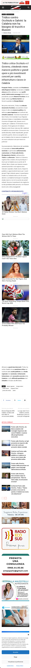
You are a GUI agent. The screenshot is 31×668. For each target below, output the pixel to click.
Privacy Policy (19, 665)
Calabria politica (15, 11)
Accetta (15, 652)
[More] (25, 400)
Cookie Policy (10, 665)
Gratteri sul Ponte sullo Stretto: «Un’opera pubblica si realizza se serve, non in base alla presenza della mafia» (19, 455)
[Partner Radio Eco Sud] (15, 539)
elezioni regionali (10, 386)
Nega (15, 657)
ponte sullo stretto (6, 390)
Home (3, 11)
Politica (8, 11)
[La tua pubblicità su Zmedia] (15, 2)
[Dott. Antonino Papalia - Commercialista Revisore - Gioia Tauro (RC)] (15, 564)
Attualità (4, 431)
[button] (28, 634)
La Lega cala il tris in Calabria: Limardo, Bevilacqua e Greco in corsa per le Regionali (23, 413)
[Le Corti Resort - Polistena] (15, 513)
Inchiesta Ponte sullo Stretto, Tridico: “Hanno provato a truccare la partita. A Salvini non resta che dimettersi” (20, 490)
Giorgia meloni (19, 386)
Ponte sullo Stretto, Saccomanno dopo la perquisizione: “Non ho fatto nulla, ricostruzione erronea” (19, 477)
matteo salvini (5, 388)
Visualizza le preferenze (15, 662)
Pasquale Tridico (14, 388)
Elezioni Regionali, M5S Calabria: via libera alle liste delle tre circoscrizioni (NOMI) (8, 413)
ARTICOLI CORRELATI (7, 422)
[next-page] (5, 498)
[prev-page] (3, 498)
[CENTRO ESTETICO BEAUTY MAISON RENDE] (15, 616)
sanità (14, 390)
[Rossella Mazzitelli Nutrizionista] (15, 590)
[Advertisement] (15, 347)
